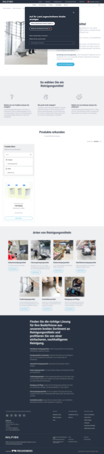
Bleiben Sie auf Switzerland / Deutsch (39, 28)
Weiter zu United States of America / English (41, 23)
